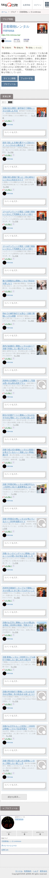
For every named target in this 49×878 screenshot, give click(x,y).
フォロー (8, 833)
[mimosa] (4, 125)
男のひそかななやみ (9, 846)
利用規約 (27, 871)
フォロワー (24, 833)
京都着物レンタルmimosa (11, 841)
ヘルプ (35, 871)
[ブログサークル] (9, 4)
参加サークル (40, 833)
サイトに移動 (10, 78)
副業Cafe (4, 850)
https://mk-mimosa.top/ (10, 35)
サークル (19, 871)
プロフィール (10, 84)
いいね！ (8, 121)
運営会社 (43, 871)
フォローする (27, 78)
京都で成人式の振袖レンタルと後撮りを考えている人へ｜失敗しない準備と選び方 (18, 452)
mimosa (8, 41)
